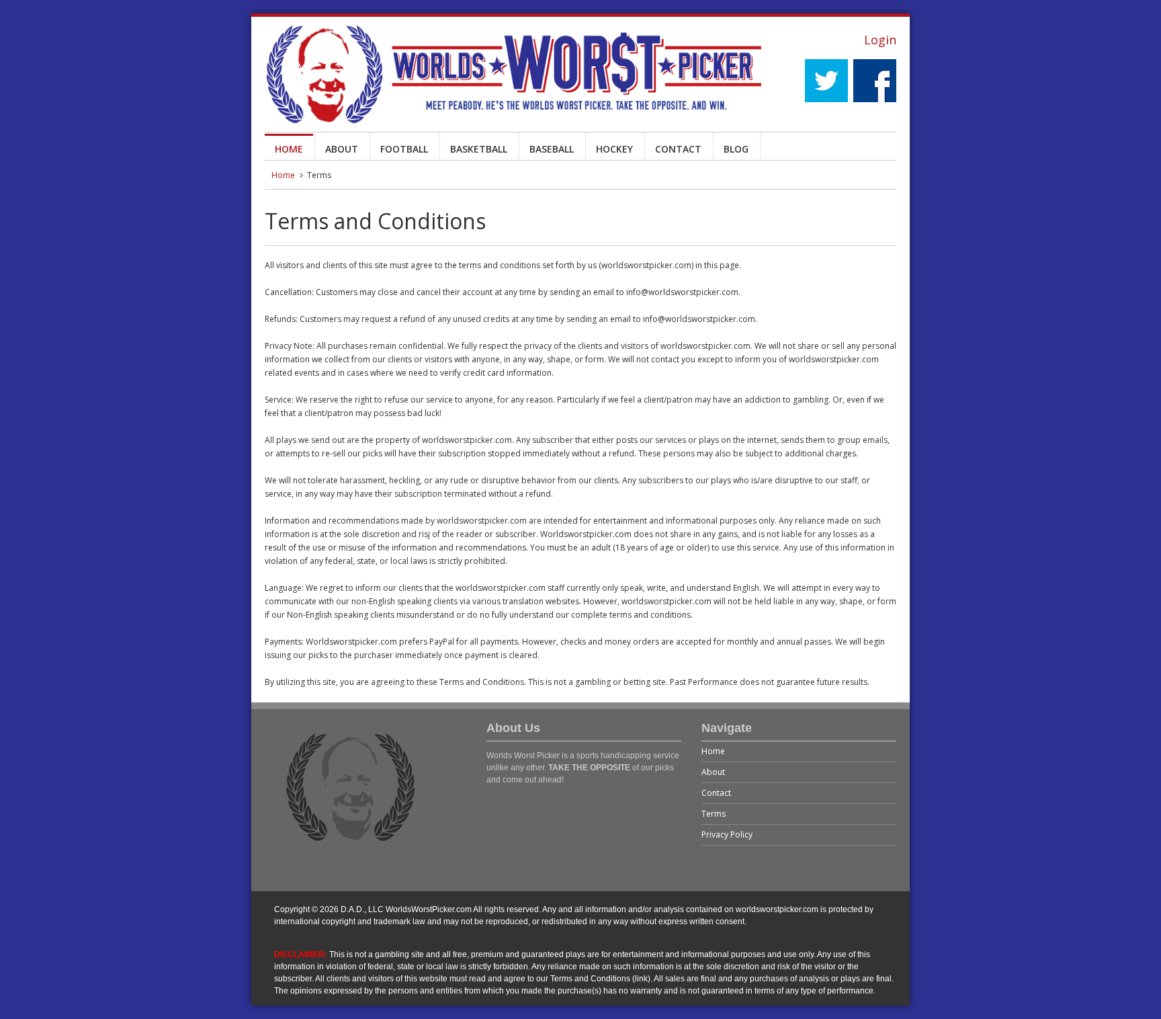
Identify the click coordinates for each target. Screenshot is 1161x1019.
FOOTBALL (404, 148)
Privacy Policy (726, 834)
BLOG (736, 148)
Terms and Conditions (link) (600, 978)
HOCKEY (614, 148)
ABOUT (341, 148)
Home (283, 175)
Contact (716, 793)
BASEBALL (551, 148)
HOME (289, 148)
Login (880, 40)
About (713, 772)
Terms (713, 813)
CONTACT (678, 148)
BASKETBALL (478, 148)
